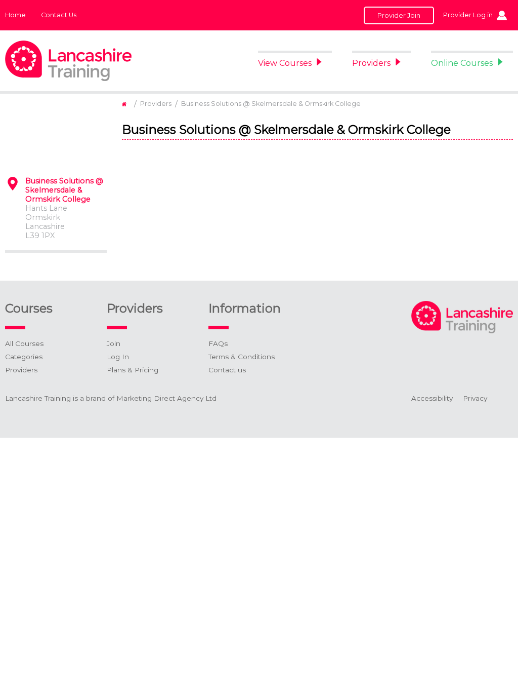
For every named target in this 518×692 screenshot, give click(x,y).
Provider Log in (468, 15)
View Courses (285, 63)
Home (15, 15)
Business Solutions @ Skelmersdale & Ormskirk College (271, 103)
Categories (23, 357)
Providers (371, 63)
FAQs (218, 343)
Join (113, 343)
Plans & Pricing (132, 370)
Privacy (475, 398)
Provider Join (398, 15)
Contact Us (58, 15)
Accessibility (432, 398)
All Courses (24, 343)
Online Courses (462, 63)
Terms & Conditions (241, 357)
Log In (118, 357)
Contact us (227, 370)
